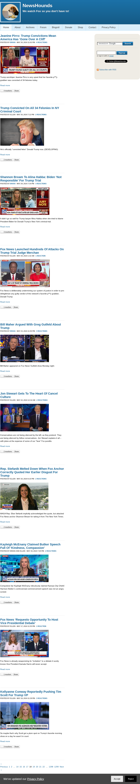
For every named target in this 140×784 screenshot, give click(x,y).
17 (27, 767)
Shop (80, 27)
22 (44, 767)
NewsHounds (37, 5)
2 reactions (40, 115)
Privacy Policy (109, 27)
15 (21, 767)
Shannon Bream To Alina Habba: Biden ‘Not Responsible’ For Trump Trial (31, 178)
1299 (56, 767)
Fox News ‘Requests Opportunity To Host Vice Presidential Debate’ (29, 621)
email (111, 56)
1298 (51, 767)
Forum (43, 27)
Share (16, 91)
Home (6, 27)
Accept (117, 779)
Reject (131, 779)
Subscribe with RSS (107, 70)
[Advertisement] (32, 98)
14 (17, 767)
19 (34, 767)
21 (40, 767)
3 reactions (40, 184)
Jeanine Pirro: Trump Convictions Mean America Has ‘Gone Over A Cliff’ (28, 37)
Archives (30, 27)
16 (24, 767)
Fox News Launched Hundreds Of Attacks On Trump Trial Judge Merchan (32, 251)
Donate (68, 27)
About (17, 27)
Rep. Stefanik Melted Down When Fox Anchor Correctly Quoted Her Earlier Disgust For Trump (32, 472)
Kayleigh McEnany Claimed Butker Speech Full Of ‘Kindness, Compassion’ (30, 546)
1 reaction (41, 256)
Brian (12, 42)
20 (37, 767)
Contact (92, 27)
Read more (5, 85)
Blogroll (55, 27)
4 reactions (41, 42)
